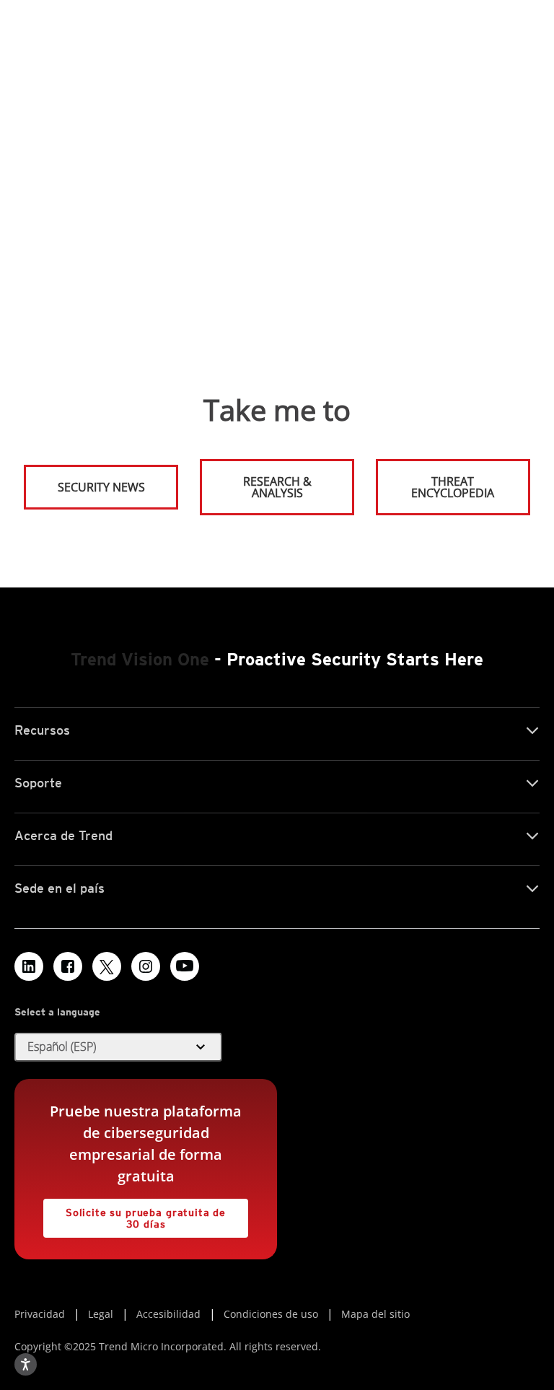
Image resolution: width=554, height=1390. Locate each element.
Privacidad (39, 1314)
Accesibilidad (168, 1314)
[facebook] (67, 966)
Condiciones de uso (271, 1314)
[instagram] (145, 966)
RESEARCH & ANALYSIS (277, 487)
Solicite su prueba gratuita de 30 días (134, 1214)
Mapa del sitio (375, 1314)
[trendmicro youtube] (184, 966)
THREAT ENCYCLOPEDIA (452, 487)
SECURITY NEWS (85, 481)
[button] (118, 1047)
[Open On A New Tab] (106, 966)
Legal (100, 1314)
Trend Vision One (140, 659)
